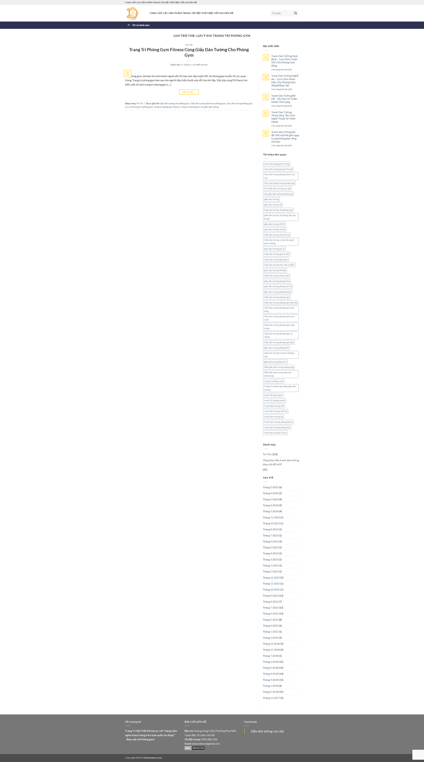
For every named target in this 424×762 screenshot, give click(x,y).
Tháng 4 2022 (270, 625)
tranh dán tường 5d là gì (275, 411)
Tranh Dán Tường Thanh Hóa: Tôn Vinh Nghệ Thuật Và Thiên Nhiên (283, 117)
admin (204, 65)
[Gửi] (295, 13)
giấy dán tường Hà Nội (275, 270)
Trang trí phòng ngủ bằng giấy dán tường (280, 388)
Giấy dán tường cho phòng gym (174, 103)
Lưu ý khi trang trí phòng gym (139, 107)
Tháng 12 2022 (271, 577)
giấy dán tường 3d (273, 204)
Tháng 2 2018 (270, 685)
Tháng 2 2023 (270, 565)
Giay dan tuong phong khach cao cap (279, 176)
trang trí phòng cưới (273, 381)
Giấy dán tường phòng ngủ (277, 297)
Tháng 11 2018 (271, 649)
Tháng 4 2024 (270, 505)
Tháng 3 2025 (270, 487)
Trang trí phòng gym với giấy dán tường (200, 107)
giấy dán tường (271, 199)
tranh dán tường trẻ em (275, 432)
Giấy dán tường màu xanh (276, 275)
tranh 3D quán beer (273, 395)
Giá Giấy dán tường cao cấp (277, 188)
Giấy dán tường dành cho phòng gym (207, 103)
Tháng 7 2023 (270, 535)
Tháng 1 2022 (270, 631)
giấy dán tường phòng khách (277, 292)
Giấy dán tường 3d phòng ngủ (278, 210)
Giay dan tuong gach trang (276, 163)
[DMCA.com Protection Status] (195, 747)
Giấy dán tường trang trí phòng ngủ (279, 355)
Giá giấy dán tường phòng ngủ (278, 194)
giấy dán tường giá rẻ (274, 248)
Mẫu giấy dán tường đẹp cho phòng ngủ (277, 374)
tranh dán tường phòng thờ (277, 427)
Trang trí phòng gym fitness (167, 107)
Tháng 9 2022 (270, 595)
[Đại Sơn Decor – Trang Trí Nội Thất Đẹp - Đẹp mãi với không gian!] (135, 13)
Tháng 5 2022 (270, 619)
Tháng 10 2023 (271, 523)
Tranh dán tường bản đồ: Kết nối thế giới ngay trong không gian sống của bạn (285, 136)
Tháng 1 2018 (270, 691)
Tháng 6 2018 (270, 661)
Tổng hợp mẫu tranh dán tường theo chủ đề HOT (281, 462)
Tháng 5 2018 (270, 667)
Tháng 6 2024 (270, 493)
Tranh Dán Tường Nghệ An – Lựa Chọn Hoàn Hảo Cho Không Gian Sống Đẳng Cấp (284, 80)
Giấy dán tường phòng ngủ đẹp (278, 342)
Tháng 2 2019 (270, 637)
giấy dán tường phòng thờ (276, 347)
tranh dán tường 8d (273, 416)
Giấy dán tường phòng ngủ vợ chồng (278, 335)
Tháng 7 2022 (270, 607)
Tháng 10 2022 (271, 589)
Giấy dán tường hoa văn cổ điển (279, 265)
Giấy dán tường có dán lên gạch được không (279, 242)
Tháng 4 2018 (270, 673)
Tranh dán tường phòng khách (278, 422)
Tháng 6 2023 (270, 541)
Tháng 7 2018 (270, 655)
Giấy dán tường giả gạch (276, 259)
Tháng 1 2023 (270, 571)
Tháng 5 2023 (270, 547)
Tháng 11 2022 (271, 583)
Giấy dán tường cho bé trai (277, 235)
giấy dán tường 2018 (274, 224)
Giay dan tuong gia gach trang (278, 169)
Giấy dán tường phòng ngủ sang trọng (279, 327)
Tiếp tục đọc (189, 92)
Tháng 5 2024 (270, 499)
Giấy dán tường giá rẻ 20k (276, 254)
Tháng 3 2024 (270, 511)
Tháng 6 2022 (270, 613)
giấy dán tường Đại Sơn (275, 361)
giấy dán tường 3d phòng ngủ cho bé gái (280, 217)
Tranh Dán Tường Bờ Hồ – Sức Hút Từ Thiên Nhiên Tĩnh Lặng (284, 98)
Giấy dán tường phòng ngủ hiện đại (280, 302)
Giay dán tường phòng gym (239, 103)
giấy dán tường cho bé (274, 229)
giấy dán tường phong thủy (277, 281)
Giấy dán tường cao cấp (267, 731)
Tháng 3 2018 (270, 679)
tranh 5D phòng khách (274, 400)
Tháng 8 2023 (270, 529)
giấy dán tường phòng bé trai (278, 286)
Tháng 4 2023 (270, 553)
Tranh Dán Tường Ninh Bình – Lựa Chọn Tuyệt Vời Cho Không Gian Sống (284, 60)
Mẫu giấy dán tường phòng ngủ (279, 367)
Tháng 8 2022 (270, 601)
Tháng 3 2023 (270, 559)
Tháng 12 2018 (271, 643)
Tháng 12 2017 (271, 697)
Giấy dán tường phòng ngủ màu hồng (279, 309)
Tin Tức (189, 45)
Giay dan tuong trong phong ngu (279, 183)
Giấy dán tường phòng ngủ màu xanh (279, 318)
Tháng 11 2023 (271, 517)
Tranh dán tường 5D (274, 406)
